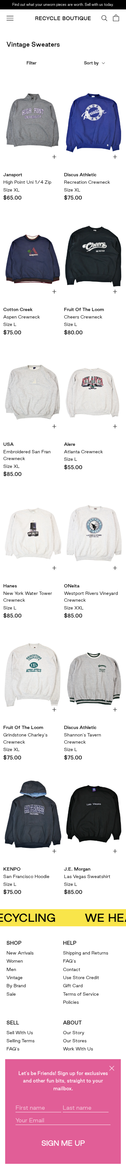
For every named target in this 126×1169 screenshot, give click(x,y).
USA (8, 444)
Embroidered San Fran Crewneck (27, 455)
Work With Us (78, 1048)
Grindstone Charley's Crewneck (25, 738)
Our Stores (75, 1040)
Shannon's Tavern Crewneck (82, 738)
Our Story (73, 1032)
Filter (31, 63)
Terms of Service (81, 994)
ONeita (71, 585)
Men (11, 969)
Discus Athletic (80, 174)
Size (11, 189)
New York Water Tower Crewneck (27, 597)
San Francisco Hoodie (26, 876)
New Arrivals (20, 952)
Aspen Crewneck (21, 316)
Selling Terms (20, 1040)
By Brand (16, 985)
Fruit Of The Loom (84, 309)
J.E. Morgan (77, 869)
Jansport (12, 174)
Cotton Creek (18, 309)
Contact (71, 969)
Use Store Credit (81, 977)
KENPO (12, 869)
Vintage (14, 977)
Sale (11, 994)
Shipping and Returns (85, 952)
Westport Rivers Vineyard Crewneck (91, 597)
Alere (69, 444)
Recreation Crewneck (87, 182)
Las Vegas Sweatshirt (87, 876)
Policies (71, 1002)
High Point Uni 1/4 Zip (27, 182)
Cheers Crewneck (83, 316)
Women (14, 961)
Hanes (10, 585)
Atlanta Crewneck (83, 451)
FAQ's (69, 961)
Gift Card (73, 985)
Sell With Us (19, 1032)
